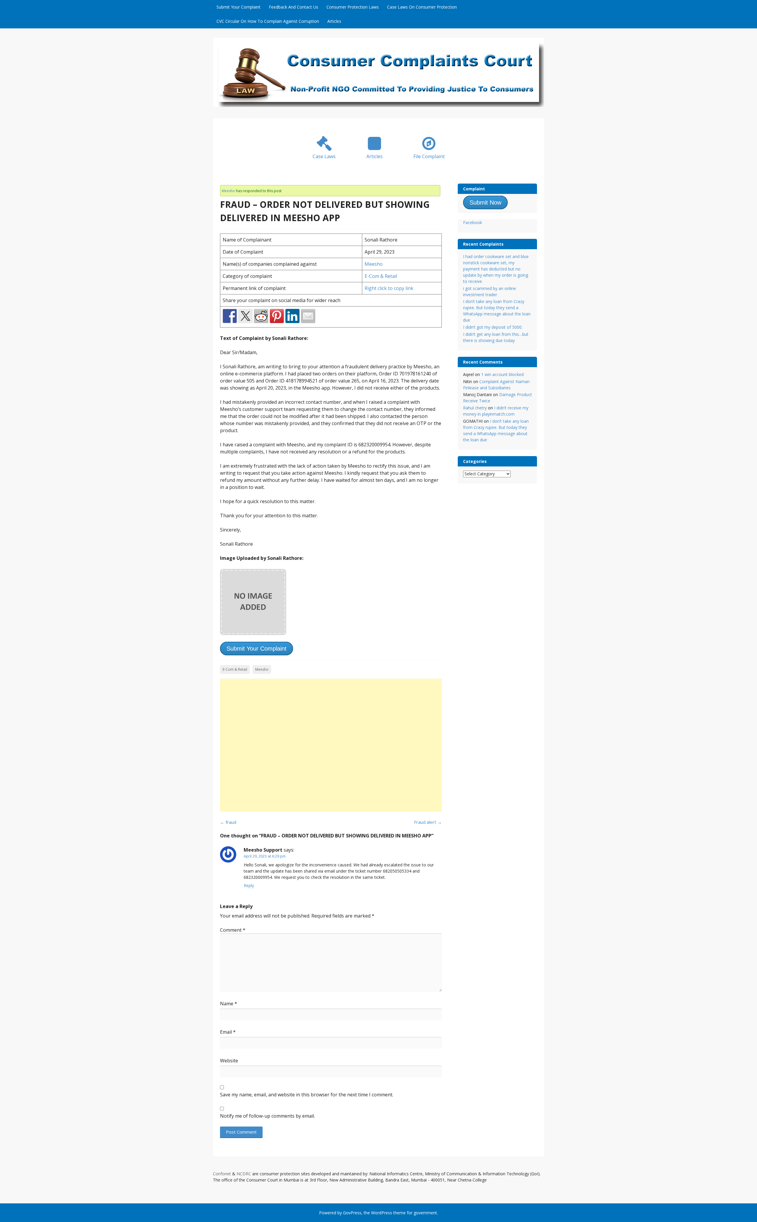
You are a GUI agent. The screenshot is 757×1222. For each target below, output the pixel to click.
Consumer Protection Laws (352, 7)
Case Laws (324, 156)
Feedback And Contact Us (293, 7)
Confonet (222, 1173)
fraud (228, 822)
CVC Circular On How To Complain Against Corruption (267, 21)
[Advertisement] (331, 745)
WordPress (381, 1212)
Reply (249, 885)
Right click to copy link (389, 288)
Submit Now (485, 202)
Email (228, 1032)
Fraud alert (428, 822)
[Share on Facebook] (230, 316)
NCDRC (244, 1173)
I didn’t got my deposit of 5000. (493, 327)
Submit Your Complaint (238, 7)
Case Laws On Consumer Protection (422, 7)
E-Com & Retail (381, 276)
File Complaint (429, 156)
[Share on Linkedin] (292, 316)
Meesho (228, 190)
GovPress (352, 1212)
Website (229, 1060)
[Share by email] (308, 316)
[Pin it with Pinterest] (277, 316)
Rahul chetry (475, 408)
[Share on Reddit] (261, 316)
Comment (232, 930)
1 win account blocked (502, 374)
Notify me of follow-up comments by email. (267, 1116)
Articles (334, 21)
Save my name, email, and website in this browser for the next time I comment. (306, 1094)
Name (228, 1003)
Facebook (472, 222)
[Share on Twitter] (245, 316)
